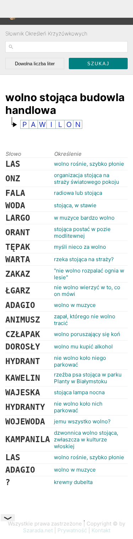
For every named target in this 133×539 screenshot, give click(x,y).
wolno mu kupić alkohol (83, 346)
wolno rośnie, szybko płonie (89, 163)
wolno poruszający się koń (87, 334)
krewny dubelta (73, 482)
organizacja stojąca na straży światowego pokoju (86, 178)
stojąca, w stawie (75, 205)
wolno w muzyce (75, 305)
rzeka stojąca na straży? (84, 259)
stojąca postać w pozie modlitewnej (82, 232)
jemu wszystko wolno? (82, 421)
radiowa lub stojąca (78, 192)
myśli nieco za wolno (80, 246)
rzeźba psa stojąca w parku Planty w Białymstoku (88, 378)
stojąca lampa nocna (79, 392)
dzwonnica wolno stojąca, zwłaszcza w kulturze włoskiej (86, 439)
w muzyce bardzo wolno (84, 217)
